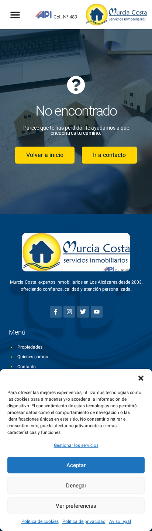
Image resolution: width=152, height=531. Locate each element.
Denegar (76, 486)
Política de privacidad (84, 521)
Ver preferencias (76, 506)
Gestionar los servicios (76, 445)
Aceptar (76, 465)
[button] (141, 378)
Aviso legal (120, 521)
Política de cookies (40, 521)
